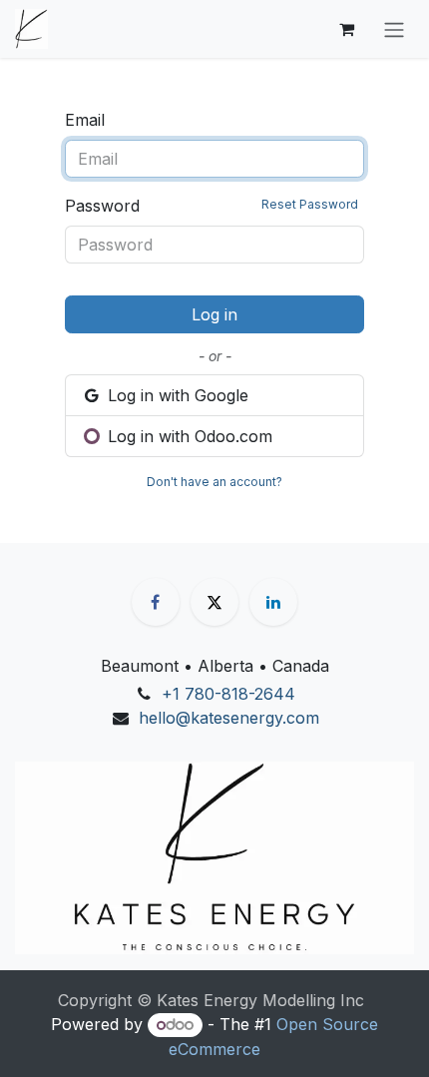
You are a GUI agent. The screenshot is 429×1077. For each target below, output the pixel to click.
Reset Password (309, 204)
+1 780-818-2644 (228, 694)
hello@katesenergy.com (229, 718)
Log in (214, 314)
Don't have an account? (214, 481)
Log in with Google (175, 395)
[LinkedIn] (273, 602)
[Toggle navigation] (394, 29)
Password (211, 206)
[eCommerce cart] (346, 29)
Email (85, 120)
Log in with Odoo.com (187, 436)
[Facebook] (156, 602)
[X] (214, 602)
